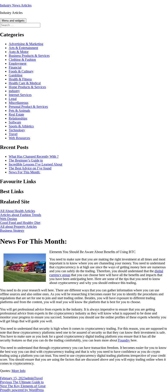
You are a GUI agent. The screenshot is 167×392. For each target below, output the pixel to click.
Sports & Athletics (21, 126)
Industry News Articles (16, 5)
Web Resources (19, 138)
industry (14, 91)
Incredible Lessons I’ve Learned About (35, 164)
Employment (17, 63)
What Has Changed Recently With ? (33, 156)
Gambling (15, 75)
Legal (13, 99)
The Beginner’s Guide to (26, 160)
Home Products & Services (27, 87)
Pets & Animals (19, 110)
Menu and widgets (13, 20)
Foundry (124, 340)
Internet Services (20, 95)
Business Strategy (12, 230)
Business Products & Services (29, 55)
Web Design (8, 219)
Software (15, 122)
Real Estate (16, 114)
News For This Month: (24, 172)
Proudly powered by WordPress (22, 390)
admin (29, 378)
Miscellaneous (18, 103)
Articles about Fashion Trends (20, 215)
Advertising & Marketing (26, 44)
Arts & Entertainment (23, 48)
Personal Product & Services (28, 106)
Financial (15, 67)
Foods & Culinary (21, 71)
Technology (17, 130)
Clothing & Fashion (22, 59)
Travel (13, 134)
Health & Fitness (20, 79)
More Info (18, 371)
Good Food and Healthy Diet (20, 223)
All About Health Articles (17, 211)
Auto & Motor (18, 52)
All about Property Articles (18, 226)
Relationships (18, 118)
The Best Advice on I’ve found (30, 168)
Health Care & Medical (25, 83)
